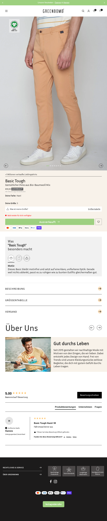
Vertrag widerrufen (53, 504)
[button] (99, 327)
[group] (19, 393)
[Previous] (6, 166)
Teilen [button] (75, 437)
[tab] (65, 407)
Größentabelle (94, 209)
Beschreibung (15, 288)
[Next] (101, 166)
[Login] (88, 11)
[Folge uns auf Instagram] (55, 483)
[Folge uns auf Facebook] (51, 483)
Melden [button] (68, 437)
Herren (66, 2)
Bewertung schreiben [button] (89, 395)
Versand (11, 311)
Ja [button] (64, 437)
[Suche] (83, 11)
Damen (58, 2)
